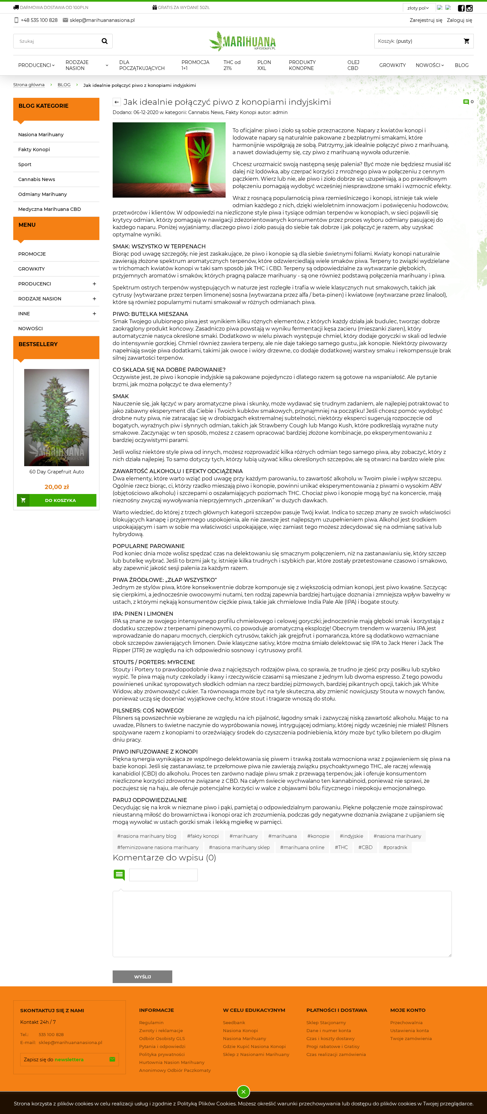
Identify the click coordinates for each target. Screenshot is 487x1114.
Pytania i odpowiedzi (162, 1046)
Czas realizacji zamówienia (336, 1054)
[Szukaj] (104, 41)
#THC (341, 847)
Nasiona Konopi (240, 1030)
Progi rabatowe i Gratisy (332, 1046)
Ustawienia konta (409, 1030)
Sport (24, 164)
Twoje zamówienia (411, 1038)
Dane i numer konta (328, 1030)
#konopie (318, 836)
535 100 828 (42, 1034)
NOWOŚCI (30, 329)
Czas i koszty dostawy (330, 1038)
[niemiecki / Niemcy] (441, 5)
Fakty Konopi (34, 150)
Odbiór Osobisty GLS (162, 1038)
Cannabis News (36, 179)
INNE (24, 314)
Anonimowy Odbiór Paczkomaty (175, 1070)
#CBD (365, 847)
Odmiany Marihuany (42, 194)
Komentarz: (121, 891)
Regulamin (151, 1022)
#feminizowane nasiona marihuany (157, 847)
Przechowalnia (406, 1022)
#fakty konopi (203, 836)
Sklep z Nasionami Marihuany (256, 1054)
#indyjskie (351, 836)
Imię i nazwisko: (119, 875)
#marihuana (282, 836)
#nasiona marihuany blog (147, 836)
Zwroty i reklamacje (161, 1030)
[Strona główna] (244, 41)
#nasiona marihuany (397, 836)
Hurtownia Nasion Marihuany (171, 1062)
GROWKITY (31, 269)
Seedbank (234, 1022)
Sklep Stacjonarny (326, 1022)
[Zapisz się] (112, 1059)
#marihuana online (302, 847)
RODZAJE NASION (39, 299)
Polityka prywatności (162, 1054)
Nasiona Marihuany (41, 135)
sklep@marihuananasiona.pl (61, 1042)
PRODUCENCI (34, 284)
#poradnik (395, 847)
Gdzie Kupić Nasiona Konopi (254, 1046)
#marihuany (244, 836)
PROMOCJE (32, 254)
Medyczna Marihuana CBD (49, 209)
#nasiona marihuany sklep (239, 847)
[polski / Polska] (449, 5)
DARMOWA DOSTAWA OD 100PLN (54, 7)
